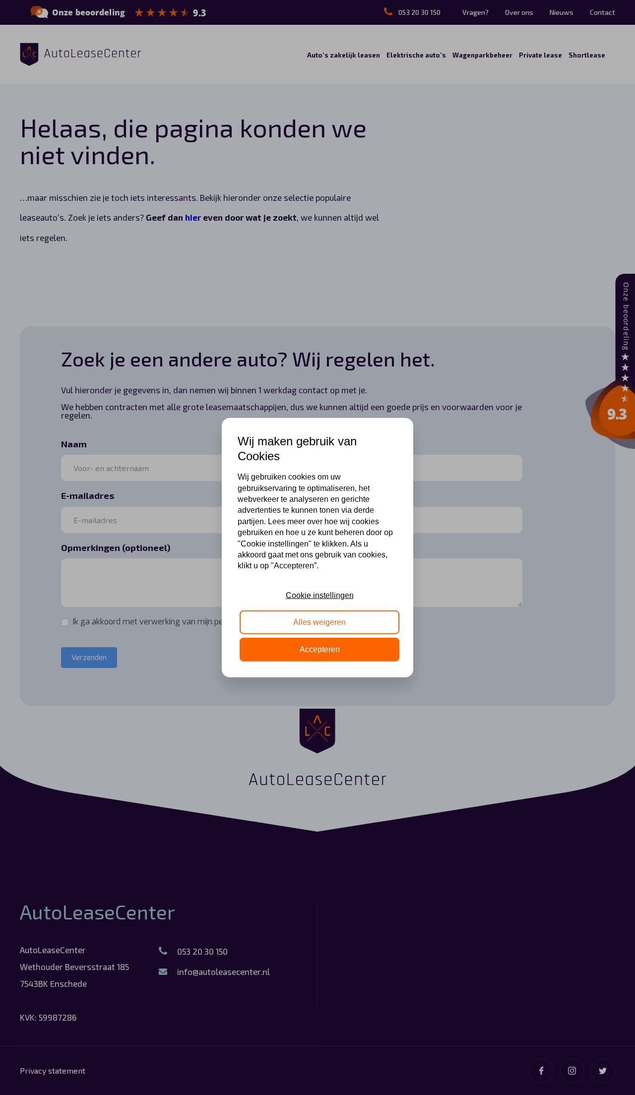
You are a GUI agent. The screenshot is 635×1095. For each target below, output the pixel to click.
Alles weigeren (319, 622)
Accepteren (320, 649)
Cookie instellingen (320, 595)
